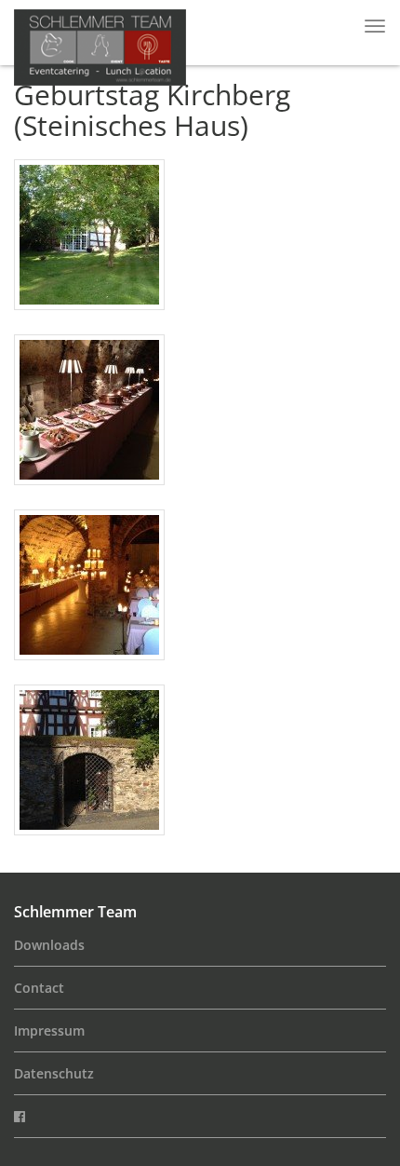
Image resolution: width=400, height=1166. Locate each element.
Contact (39, 988)
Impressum (49, 1030)
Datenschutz (54, 1073)
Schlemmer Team (75, 912)
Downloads (49, 945)
